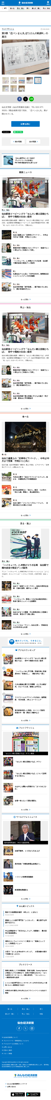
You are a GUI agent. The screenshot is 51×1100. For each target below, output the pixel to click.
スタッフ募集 (7, 1053)
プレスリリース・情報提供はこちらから (16, 1040)
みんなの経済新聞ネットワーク (25, 1076)
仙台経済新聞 (25, 3)
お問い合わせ (7, 1047)
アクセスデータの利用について (13, 1044)
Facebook (19, 1028)
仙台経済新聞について (10, 1037)
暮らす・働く (36, 8)
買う (28, 8)
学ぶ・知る (46, 8)
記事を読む (25, 124)
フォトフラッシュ (8, 29)
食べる (12, 8)
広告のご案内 (7, 1050)
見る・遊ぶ (20, 8)
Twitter (25, 1028)
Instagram (31, 1028)
